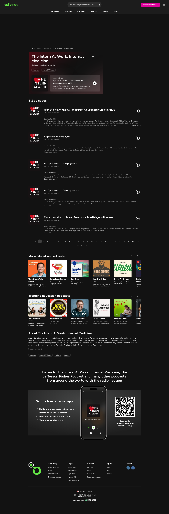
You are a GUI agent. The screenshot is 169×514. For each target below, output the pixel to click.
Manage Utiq (72, 477)
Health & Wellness (48, 70)
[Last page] (91, 246)
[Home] (32, 48)
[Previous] (131, 255)
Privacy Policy (72, 470)
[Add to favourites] (93, 56)
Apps (89, 470)
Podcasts (68, 11)
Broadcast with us (54, 477)
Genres (105, 11)
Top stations (55, 11)
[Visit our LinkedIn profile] (128, 468)
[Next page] (87, 246)
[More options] (99, 56)
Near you (94, 11)
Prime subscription (94, 477)
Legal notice (72, 474)
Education (36, 70)
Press (50, 470)
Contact (90, 467)
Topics (116, 11)
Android (109, 474)
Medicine (58, 355)
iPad (108, 470)
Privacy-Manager (74, 480)
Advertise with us (54, 474)
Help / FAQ (91, 474)
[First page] (31, 241)
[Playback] (95, 83)
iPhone (109, 467)
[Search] (98, 4)
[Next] (138, 255)
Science (66, 355)
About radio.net (53, 467)
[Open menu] (164, 4)
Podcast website (34, 349)
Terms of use (72, 467)
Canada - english (86, 491)
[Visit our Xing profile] (133, 468)
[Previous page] (36, 241)
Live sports (81, 11)
